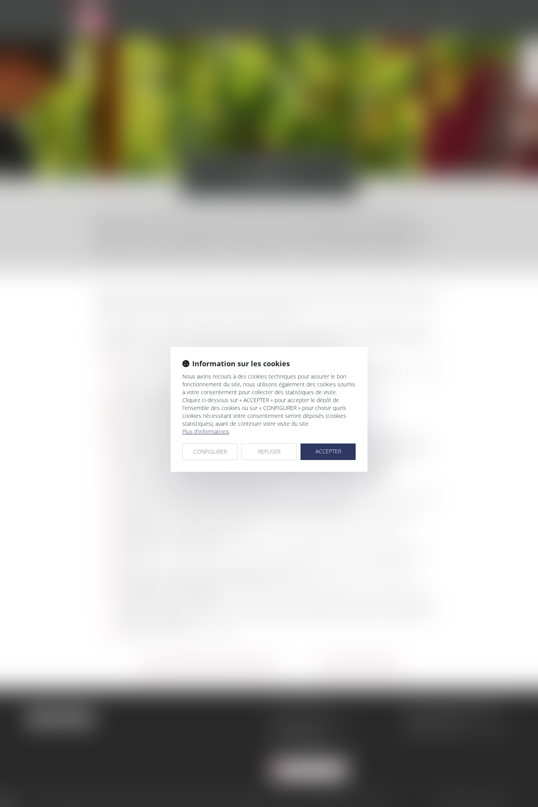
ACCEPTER (328, 451)
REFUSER (269, 451)
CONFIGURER (210, 451)
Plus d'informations (205, 431)
